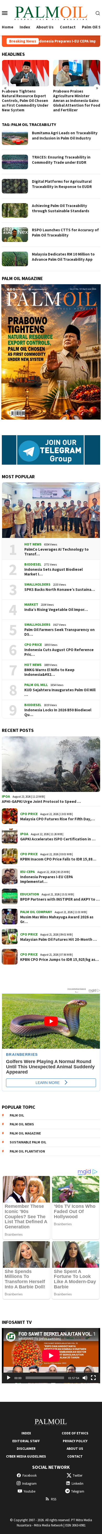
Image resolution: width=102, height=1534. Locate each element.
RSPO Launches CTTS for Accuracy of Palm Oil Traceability (65, 232)
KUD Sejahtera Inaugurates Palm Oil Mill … (59, 692)
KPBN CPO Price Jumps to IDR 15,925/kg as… (59, 959)
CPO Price (33, 644)
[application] (51, 1355)
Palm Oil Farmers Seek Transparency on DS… (59, 632)
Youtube (29, 1491)
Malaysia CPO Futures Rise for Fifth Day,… (57, 819)
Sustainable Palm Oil (28, 1142)
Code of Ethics (75, 1433)
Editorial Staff (26, 1441)
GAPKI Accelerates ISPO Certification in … (57, 839)
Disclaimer (26, 1448)
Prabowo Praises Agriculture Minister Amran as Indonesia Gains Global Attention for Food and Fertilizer (76, 100)
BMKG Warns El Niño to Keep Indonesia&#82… (49, 672)
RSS (53, 1499)
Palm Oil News (22, 1124)
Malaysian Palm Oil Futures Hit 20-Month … (58, 939)
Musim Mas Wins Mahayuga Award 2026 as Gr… (56, 919)
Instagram (29, 1483)
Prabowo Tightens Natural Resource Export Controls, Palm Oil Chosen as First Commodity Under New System (25, 100)
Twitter (77, 1475)
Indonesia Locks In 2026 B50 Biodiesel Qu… (57, 712)
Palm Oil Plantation (27, 1151)
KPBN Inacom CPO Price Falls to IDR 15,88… (58, 859)
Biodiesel (32, 564)
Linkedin (77, 1483)
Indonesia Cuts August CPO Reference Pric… (59, 652)
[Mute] (85, 1377)
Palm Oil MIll (36, 684)
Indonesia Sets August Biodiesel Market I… (53, 572)
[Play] (8, 1377)
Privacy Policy (75, 1441)
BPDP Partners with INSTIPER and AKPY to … (60, 899)
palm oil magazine (25, 1133)
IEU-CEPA (27, 871)
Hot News (33, 544)
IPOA (6, 796)
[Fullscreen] (93, 1377)
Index (26, 1433)
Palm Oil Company (36, 912)
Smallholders (37, 584)
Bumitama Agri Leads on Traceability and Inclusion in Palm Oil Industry (65, 135)
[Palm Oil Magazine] (50, 12)
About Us (75, 1448)
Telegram (77, 1491)
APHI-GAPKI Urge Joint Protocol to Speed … (41, 801)
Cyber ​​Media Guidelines (26, 1456)
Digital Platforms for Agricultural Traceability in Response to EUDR (62, 184)
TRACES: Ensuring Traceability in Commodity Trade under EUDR (61, 160)
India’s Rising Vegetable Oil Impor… (56, 609)
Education (29, 894)
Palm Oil (17, 1115)
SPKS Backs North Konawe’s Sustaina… (59, 589)
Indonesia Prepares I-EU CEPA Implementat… (46, 879)
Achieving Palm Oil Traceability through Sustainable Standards (60, 208)
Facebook (29, 1475)
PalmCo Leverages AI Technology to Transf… (56, 551)
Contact (75, 1456)
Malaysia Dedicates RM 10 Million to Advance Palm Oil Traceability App (63, 257)
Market (31, 604)
